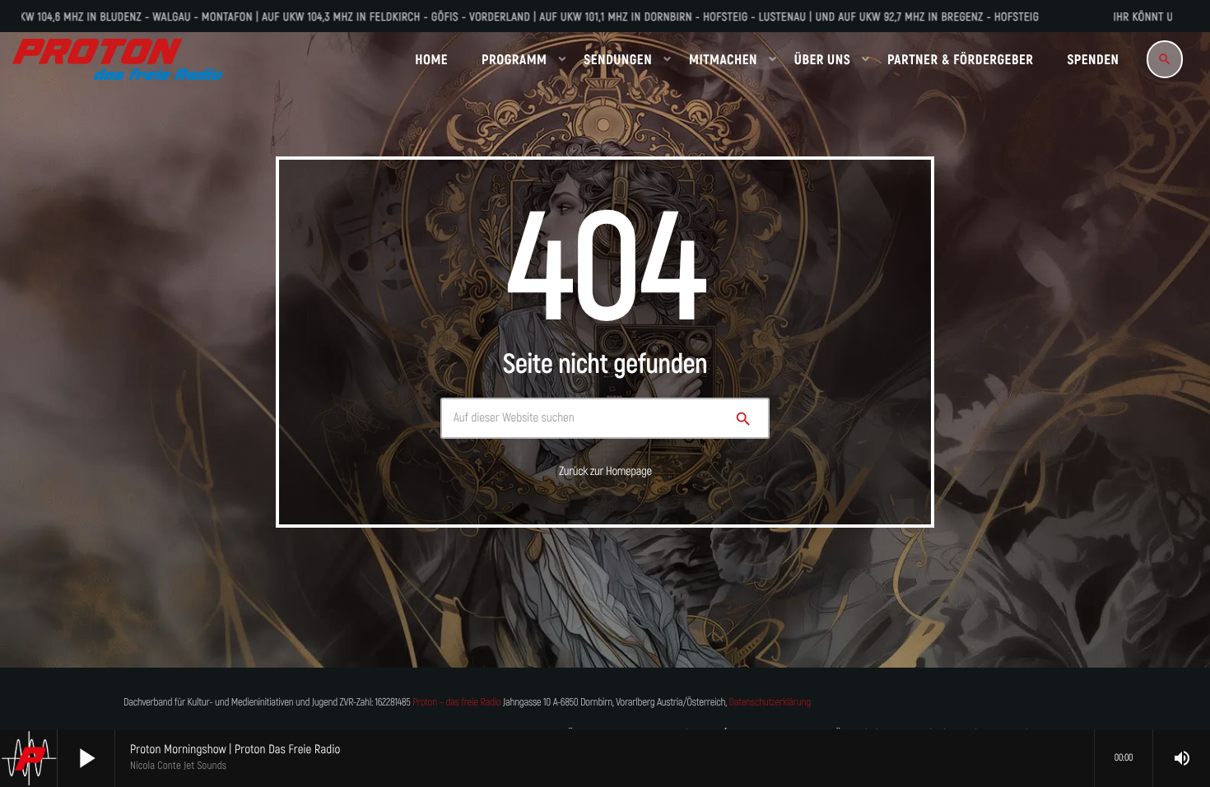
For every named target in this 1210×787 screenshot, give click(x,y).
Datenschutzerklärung (770, 702)
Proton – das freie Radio (456, 702)
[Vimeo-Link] (117, 59)
